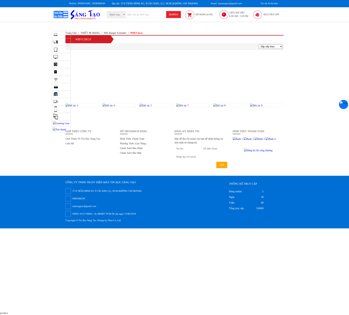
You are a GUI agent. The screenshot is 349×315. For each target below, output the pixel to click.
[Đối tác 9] (266, 105)
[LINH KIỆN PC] (55, 64)
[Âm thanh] (59, 129)
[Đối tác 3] (82, 105)
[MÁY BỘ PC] (55, 41)
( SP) (203, 14)
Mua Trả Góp (271, 14)
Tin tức (269, 3)
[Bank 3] (259, 138)
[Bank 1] (238, 138)
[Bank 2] (249, 138)
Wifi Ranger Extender (115, 33)
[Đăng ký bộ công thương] (258, 150)
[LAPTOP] (55, 34)
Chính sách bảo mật (130, 153)
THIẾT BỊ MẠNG (90, 33)
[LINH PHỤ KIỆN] (55, 116)
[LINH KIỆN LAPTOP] (55, 71)
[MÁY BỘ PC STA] (55, 49)
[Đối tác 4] (119, 105)
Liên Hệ (69, 143)
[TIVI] (55, 101)
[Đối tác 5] (155, 105)
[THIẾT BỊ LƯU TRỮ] (55, 94)
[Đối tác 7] (192, 105)
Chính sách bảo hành (131, 148)
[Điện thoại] (55, 108)
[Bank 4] (270, 138)
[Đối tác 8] (229, 105)
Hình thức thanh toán (132, 138)
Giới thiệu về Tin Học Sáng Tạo (82, 138)
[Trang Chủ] (85, 14)
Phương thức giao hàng (133, 143)
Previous (61, 111)
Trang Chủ (71, 33)
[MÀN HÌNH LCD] (55, 56)
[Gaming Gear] (61, 123)
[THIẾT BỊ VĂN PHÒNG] (55, 86)
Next (287, 111)
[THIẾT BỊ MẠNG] (55, 79)
